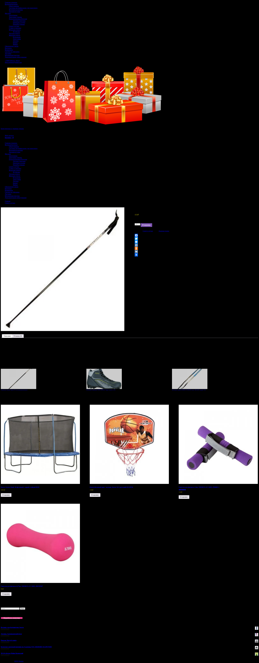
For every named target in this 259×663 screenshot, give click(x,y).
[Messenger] (196, 242)
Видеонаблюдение (11, 4)
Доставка (8, 53)
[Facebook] (196, 235)
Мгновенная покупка (12, 55)
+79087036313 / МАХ (12, 60)
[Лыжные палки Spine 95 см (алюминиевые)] (42, 379)
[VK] (196, 251)
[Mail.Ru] (196, 245)
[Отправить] (196, 254)
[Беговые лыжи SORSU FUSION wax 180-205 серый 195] (214, 379)
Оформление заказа (11, 46)
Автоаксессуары (14, 11)
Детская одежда (14, 33)
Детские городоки (19, 21)
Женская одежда (14, 35)
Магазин (8, 13)
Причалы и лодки (19, 22)
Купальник (17, 37)
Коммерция (9, 50)
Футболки (16, 32)
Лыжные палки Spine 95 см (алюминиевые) (14, 390)
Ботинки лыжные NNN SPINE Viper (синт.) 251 (101, 390)
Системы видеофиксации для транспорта (23, 8)
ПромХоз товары (19, 24)
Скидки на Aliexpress (12, 52)
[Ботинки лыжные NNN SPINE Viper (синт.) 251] (128, 379)
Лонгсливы (17, 39)
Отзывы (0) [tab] (18, 336)
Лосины (16, 41)
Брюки (15, 42)
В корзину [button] (6, 495)
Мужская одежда (15, 30)
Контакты (8, 48)
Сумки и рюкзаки (15, 28)
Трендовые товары (15, 17)
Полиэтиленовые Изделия (18, 19)
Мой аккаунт (9, 135)
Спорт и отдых (14, 26)
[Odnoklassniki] (196, 248)
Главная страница (11, 2)
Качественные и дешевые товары (12, 129)
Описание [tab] (7, 336)
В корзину (146, 225)
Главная (7, 201)
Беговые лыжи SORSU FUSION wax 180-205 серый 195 (189, 390)
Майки (15, 44)
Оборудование (14, 6)
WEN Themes (18, 661)
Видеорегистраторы (16, 10)
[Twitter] (196, 238)
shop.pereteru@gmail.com (13, 62)
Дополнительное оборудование (16, 57)
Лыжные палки (164, 231)
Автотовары (13, 15)
